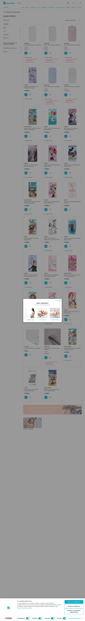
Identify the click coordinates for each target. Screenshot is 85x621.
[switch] (40, 618)
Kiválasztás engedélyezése (74, 606)
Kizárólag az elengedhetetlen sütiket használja (74, 611)
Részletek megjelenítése (74, 618)
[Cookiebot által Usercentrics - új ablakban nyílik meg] (8, 618)
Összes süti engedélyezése (74, 601)
